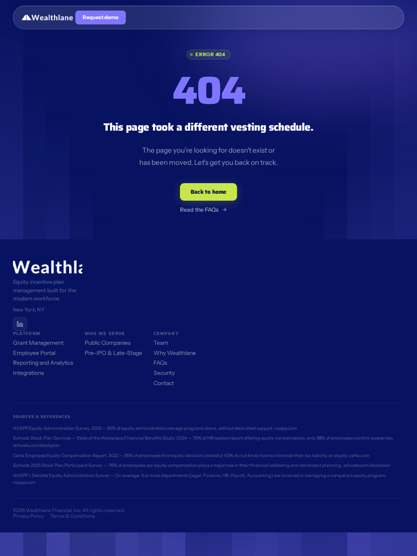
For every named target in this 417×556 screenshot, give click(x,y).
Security (164, 373)
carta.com (359, 455)
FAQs (160, 362)
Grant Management (38, 342)
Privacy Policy (28, 516)
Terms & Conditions (72, 516)
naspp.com (285, 428)
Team (161, 342)
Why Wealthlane (175, 353)
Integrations (28, 373)
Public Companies (108, 342)
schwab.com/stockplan (36, 445)
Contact (164, 383)
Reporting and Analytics (43, 362)
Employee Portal (34, 353)
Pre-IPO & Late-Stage (113, 353)
